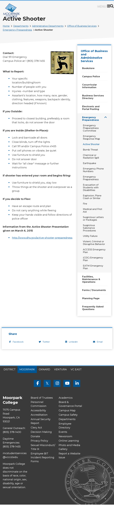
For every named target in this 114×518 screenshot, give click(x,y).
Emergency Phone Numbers (93, 170)
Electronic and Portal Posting (91, 107)
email (100, 341)
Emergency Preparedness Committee (91, 128)
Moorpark (27, 369)
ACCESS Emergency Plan (94, 251)
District (10, 369)
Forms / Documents (94, 290)
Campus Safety (68, 414)
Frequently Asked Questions (93, 308)
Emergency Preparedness (17, 30)
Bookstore (88, 68)
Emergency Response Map (91, 137)
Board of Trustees (42, 397)
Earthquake (89, 163)
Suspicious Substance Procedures (89, 228)
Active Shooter (91, 144)
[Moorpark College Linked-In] (76, 383)
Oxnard (44, 369)
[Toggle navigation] (109, 6)
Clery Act (36, 427)
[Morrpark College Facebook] (37, 383)
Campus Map (67, 410)
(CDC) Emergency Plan (93, 259)
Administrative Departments (47, 26)
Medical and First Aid (92, 210)
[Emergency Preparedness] (105, 117)
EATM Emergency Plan (93, 267)
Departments (20, 26)
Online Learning (69, 440)
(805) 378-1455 (12, 446)
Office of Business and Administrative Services (94, 56)
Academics (66, 397)
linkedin (73, 341)
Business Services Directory (93, 97)
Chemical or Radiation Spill (91, 156)
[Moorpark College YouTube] (66, 383)
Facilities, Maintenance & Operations (91, 279)
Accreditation (39, 414)
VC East (76, 369)
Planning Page (91, 298)
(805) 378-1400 (12, 432)
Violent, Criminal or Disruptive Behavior (94, 242)
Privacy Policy (39, 440)
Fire (85, 203)
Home (6, 26)
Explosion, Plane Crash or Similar (92, 197)
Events (63, 431)
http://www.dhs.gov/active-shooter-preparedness (42, 237)
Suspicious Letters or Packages (93, 218)
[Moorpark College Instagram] (57, 383)
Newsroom (65, 436)
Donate (35, 436)
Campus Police (91, 76)
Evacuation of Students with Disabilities (91, 187)
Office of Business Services (81, 26)
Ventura (60, 369)
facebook (18, 341)
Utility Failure (90, 236)
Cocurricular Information (89, 86)
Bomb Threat (90, 149)
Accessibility (38, 410)
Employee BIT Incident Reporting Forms (42, 457)
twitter (46, 341)
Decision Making (41, 431)
